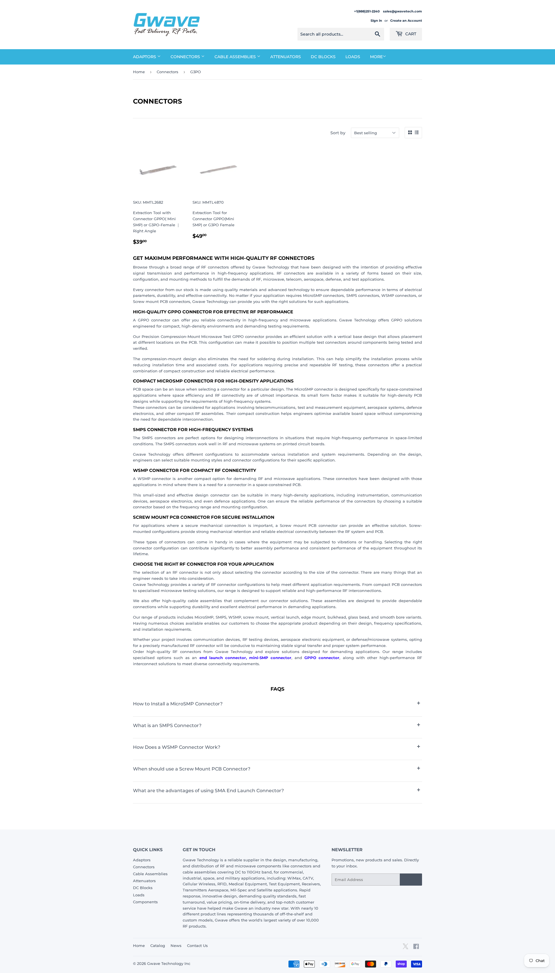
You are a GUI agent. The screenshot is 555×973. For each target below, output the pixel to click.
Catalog (157, 945)
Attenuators (285, 56)
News (176, 945)
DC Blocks (323, 56)
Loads (352, 56)
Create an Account (406, 21)
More (376, 56)
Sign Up (411, 880)
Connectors (186, 56)
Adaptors (145, 56)
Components (145, 902)
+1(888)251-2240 (367, 11)
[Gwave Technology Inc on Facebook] (416, 947)
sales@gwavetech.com (402, 11)
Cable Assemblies (235, 56)
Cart (410, 33)
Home (139, 71)
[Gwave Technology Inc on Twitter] (405, 948)
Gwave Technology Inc (168, 963)
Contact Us (197, 945)
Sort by (337, 132)
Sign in (376, 21)
